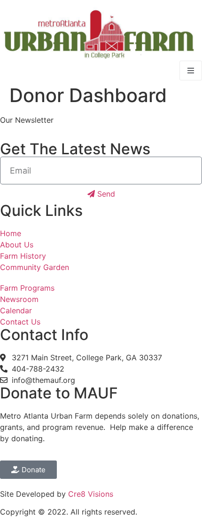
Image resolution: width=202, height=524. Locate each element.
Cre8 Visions (90, 494)
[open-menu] (190, 70)
